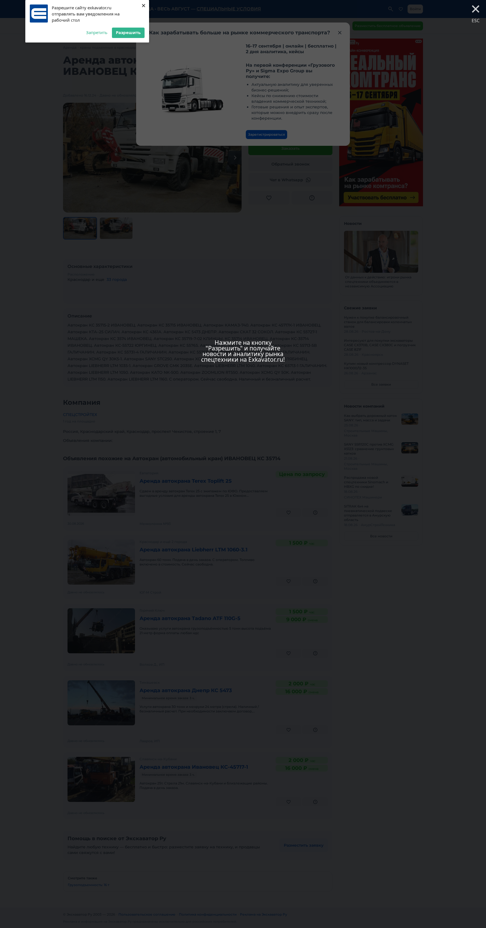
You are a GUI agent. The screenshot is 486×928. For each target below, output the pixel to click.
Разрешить (128, 32)
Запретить (96, 32)
